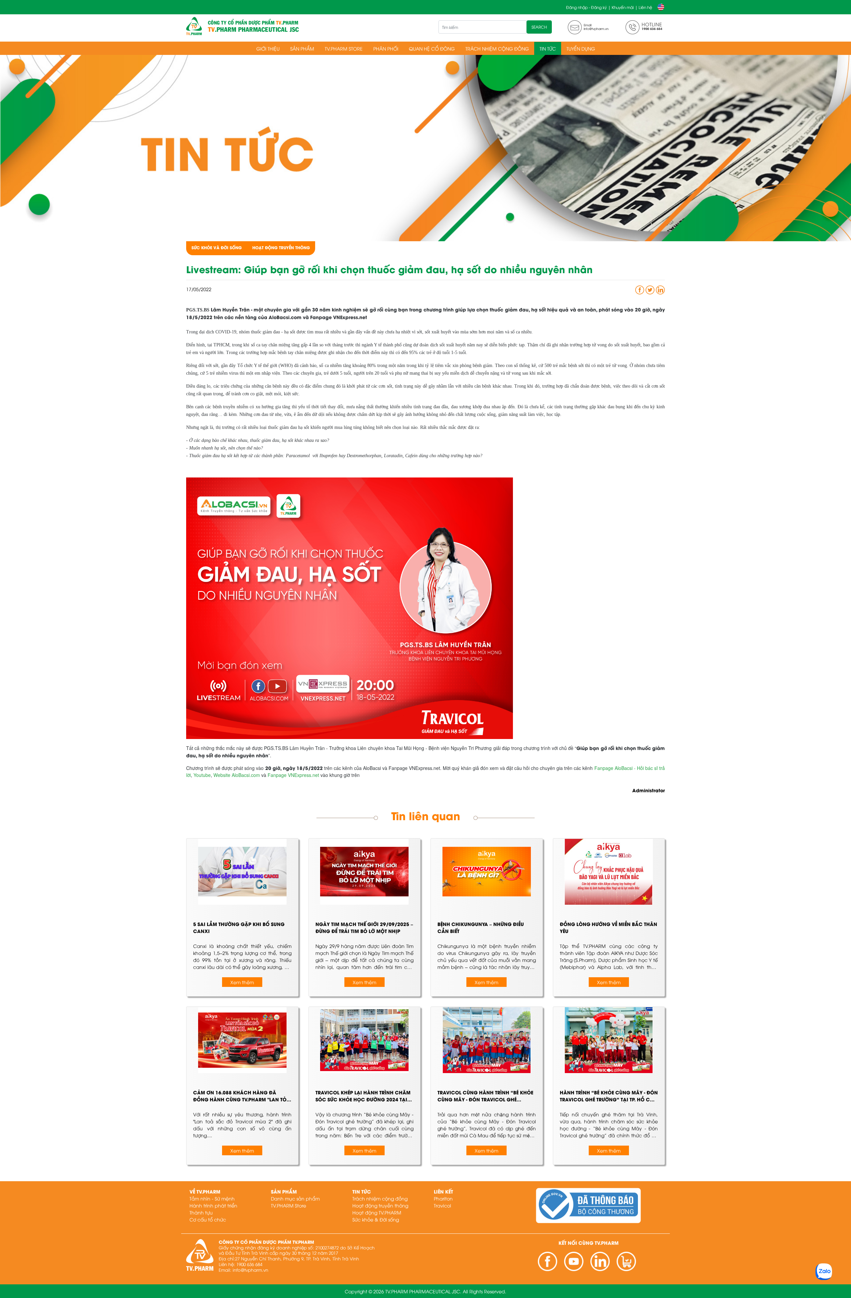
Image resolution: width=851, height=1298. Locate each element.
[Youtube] (574, 1261)
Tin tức (548, 48)
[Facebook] (548, 1261)
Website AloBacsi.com (236, 775)
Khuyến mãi (623, 7)
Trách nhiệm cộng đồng (497, 48)
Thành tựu (201, 1212)
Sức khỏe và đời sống (216, 247)
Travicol (442, 1205)
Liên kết (443, 1191)
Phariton (443, 1198)
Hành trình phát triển (213, 1205)
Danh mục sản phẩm (295, 1198)
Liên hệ (645, 7)
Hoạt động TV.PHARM (376, 1212)
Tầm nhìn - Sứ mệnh (212, 1198)
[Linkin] (600, 1261)
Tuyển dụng (580, 48)
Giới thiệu (268, 48)
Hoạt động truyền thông (281, 247)
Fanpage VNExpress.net (293, 775)
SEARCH (539, 27)
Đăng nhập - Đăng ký (586, 7)
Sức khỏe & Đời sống (375, 1219)
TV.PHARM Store (344, 48)
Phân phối (385, 48)
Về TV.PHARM (204, 1191)
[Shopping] (626, 1261)
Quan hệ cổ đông (432, 48)
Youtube (202, 775)
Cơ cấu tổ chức (207, 1219)
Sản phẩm (302, 48)
